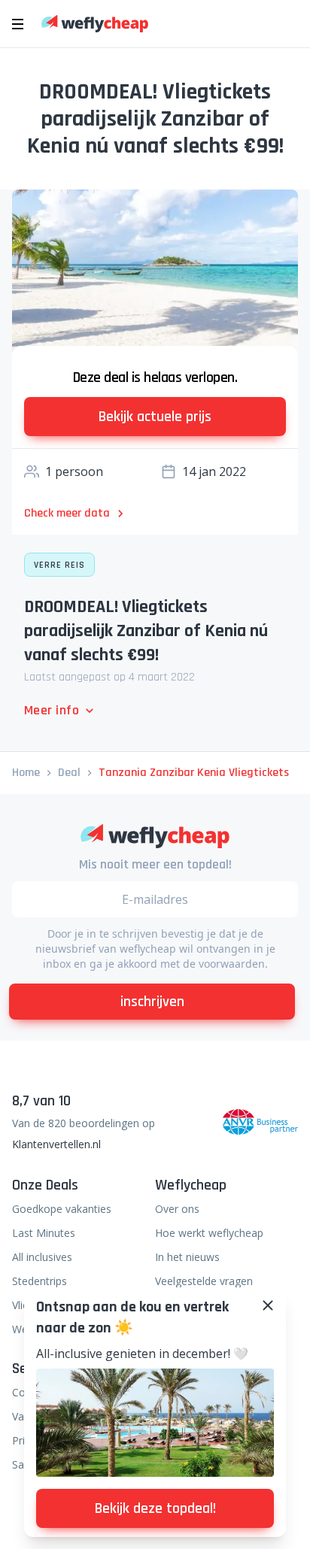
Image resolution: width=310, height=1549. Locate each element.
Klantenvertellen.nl (56, 1144)
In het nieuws (187, 1257)
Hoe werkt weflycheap (209, 1233)
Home (26, 773)
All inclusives (42, 1257)
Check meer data (67, 513)
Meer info (51, 710)
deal (69, 773)
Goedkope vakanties (61, 1209)
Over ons (177, 1209)
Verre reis (59, 565)
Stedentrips (39, 1281)
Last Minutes (43, 1233)
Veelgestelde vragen (204, 1281)
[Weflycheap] (94, 23)
